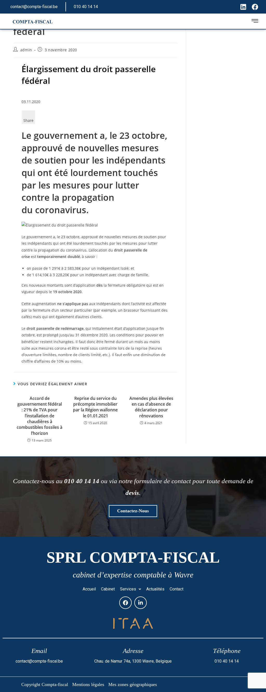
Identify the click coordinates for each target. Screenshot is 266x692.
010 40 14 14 (86, 6)
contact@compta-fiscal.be (34, 6)
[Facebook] (125, 602)
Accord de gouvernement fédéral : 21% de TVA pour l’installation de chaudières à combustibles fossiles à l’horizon (39, 415)
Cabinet (108, 589)
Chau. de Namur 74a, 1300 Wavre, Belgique (133, 661)
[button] (130, 589)
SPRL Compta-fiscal (133, 557)
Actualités (155, 589)
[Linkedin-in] (140, 602)
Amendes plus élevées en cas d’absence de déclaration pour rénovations (151, 407)
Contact (176, 589)
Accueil (89, 589)
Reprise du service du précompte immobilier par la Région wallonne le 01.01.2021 (95, 407)
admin (26, 49)
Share (28, 120)
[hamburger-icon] (255, 21)
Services (128, 589)
